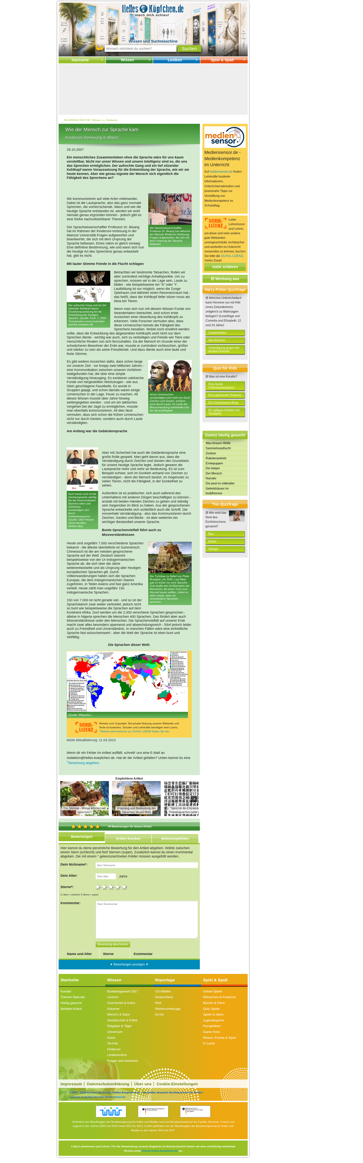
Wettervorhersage (167, 1009)
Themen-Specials (72, 997)
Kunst (111, 1038)
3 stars (111, 886)
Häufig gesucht (71, 1003)
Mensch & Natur (118, 1014)
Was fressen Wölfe (218, 443)
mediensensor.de (221, 171)
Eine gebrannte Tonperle (224, 395)
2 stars (105, 886)
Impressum (71, 1084)
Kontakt (65, 991)
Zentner (211, 453)
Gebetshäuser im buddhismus (217, 491)
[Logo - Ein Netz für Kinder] (111, 1111)
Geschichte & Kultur (121, 1003)
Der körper (213, 468)
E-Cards (209, 1043)
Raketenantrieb (216, 458)
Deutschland (164, 997)
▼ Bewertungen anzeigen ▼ (129, 964)
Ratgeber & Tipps (119, 1026)
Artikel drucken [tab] (128, 838)
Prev (64, 799)
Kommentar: (70, 903)
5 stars (124, 886)
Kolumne (113, 1009)
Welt (158, 1003)
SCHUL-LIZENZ (232, 256)
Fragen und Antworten (122, 1061)
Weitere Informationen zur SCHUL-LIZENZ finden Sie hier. (135, 731)
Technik (112, 1043)
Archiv (159, 1014)
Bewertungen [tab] (81, 837)
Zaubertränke (217, 332)
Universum (115, 1032)
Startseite (80, 60)
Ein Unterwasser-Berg (223, 402)
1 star (98, 886)
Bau (211, 533)
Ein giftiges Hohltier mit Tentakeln (223, 412)
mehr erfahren (225, 267)
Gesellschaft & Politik (122, 1020)
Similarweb (119, 1097)
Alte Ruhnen (216, 340)
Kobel (212, 541)
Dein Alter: (69, 875)
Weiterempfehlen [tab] (175, 838)
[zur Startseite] (153, 10)
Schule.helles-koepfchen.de (160, 1150)
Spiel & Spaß (222, 60)
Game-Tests (211, 1032)
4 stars (118, 886)
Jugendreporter (213, 1020)
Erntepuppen (214, 463)
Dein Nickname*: (73, 864)
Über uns (143, 1084)
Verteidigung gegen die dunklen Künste (224, 349)
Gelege (213, 549)
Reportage (165, 980)
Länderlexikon (117, 1055)
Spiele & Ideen (213, 1014)
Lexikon (175, 60)
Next (194, 799)
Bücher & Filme (214, 1003)
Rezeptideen (212, 1026)
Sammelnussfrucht (218, 448)
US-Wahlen (163, 991)
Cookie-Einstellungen (177, 1084)
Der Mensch (214, 473)
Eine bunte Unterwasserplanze (221, 385)
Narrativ (211, 478)
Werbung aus (226, 279)
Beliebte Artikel (71, 1009)
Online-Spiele (212, 991)
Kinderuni (112, 120)
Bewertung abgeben (83, 763)
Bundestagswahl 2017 (122, 991)
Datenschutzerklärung (108, 1084)
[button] (189, 48)
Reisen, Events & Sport (219, 1038)
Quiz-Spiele (211, 1009)
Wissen (127, 60)
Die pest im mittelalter (220, 483)
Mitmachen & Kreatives (219, 997)
